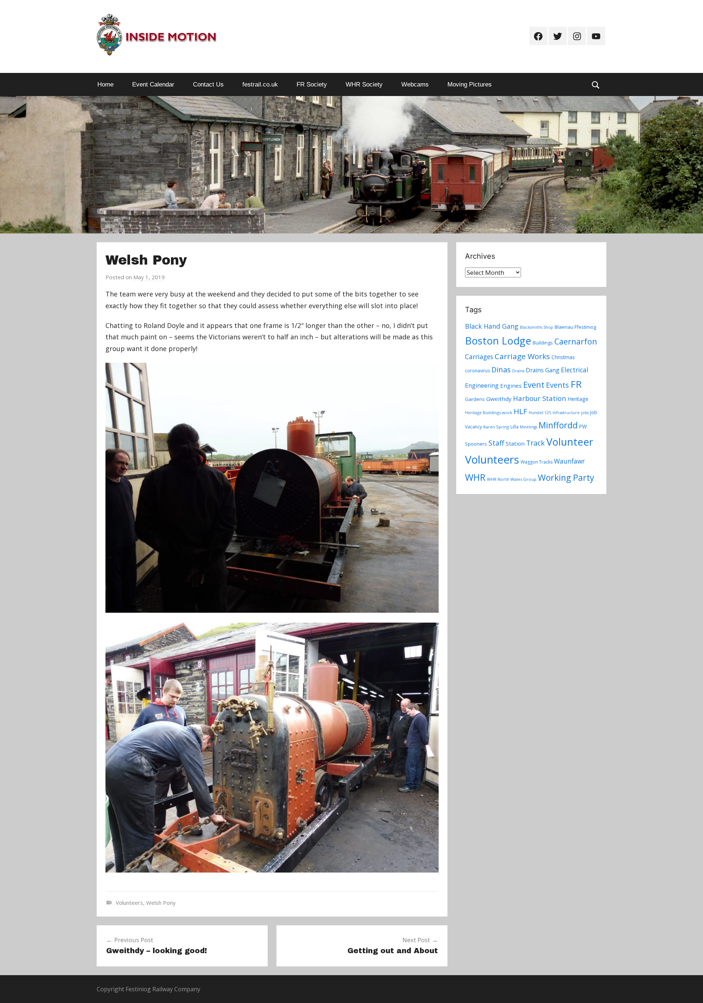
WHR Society (364, 84)
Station (515, 443)
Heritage (578, 398)
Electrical (574, 370)
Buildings (543, 342)
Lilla (514, 427)
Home (105, 84)
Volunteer (569, 442)
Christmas (563, 357)
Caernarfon (575, 341)
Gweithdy (499, 398)
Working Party (566, 477)
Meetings (528, 426)
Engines (511, 385)
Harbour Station (539, 398)
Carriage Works (522, 356)
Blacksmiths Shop (536, 327)
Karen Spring (496, 426)
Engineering (482, 385)
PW (583, 426)
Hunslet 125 (540, 412)
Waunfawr (569, 461)
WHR (475, 477)
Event (533, 384)
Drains (518, 370)
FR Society (312, 84)
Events (557, 385)
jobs (585, 412)
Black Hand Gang (491, 326)
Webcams (415, 84)
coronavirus (477, 371)
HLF (520, 411)
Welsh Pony (161, 902)
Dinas (501, 370)
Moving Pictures (469, 84)
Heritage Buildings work (488, 412)
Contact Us (208, 84)
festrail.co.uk (260, 84)
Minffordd (558, 425)
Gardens (475, 399)
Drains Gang (542, 370)
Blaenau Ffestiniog (575, 327)
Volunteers (129, 902)
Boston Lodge (498, 340)
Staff (496, 443)
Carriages (479, 356)
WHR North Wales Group (511, 479)
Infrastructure (566, 412)
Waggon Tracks (537, 462)
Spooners (476, 443)
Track (535, 443)
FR (576, 384)
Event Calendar (153, 84)
